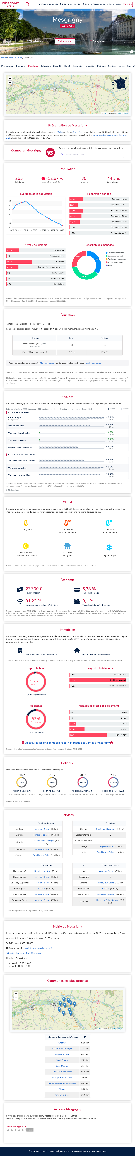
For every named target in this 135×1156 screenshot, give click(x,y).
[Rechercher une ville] (27, 4)
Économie (77, 66)
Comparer (21, 66)
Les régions (83, 4)
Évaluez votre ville (49, 4)
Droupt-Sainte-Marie (62, 1077)
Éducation (46, 66)
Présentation (7, 66)
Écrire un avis (65, 41)
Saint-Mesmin (62, 1066)
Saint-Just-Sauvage (105, 829)
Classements (99, 4)
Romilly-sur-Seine (93, 363)
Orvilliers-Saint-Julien (62, 1071)
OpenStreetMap (123, 113)
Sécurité (57, 66)
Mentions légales (56, 1151)
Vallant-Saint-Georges (44, 840)
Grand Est (12, 57)
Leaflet (105, 113)
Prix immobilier (69, 4)
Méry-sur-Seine (47, 363)
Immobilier (90, 66)
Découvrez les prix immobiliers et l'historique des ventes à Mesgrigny (67, 743)
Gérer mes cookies (99, 1151)
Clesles (62, 1089)
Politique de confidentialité (77, 1151)
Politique (101, 66)
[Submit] (62, 155)
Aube (20, 57)
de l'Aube (58, 132)
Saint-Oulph (62, 1060)
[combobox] (91, 155)
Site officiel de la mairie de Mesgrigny (23, 953)
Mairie (121, 66)
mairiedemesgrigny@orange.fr (38, 948)
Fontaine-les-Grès (41, 834)
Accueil (4, 57)
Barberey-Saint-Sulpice (107, 900)
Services (112, 66)
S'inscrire (127, 4)
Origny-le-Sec (62, 1094)
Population (33, 66)
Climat (67, 66)
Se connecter (115, 4)
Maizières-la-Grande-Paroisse (62, 1083)
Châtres (42, 888)
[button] (10, 78)
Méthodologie (13, 490)
